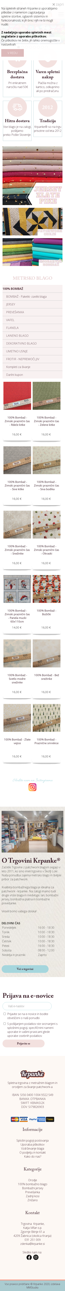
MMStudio (32, 1287)
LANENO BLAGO (17, 336)
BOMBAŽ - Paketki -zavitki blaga (26, 297)
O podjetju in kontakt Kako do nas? (33, 1154)
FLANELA (12, 328)
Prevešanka (32, 1192)
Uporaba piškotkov (32, 1144)
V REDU (13, 53)
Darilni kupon (14, 375)
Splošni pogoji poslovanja (32, 1140)
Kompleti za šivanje (18, 367)
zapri (59, 4)
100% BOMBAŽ (13, 289)
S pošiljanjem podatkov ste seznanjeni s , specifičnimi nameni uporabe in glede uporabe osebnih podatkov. (32, 1030)
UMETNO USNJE (17, 351)
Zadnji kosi (32, 1196)
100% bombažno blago (32, 1184)
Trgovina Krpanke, (32, 1224)
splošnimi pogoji (17, 1028)
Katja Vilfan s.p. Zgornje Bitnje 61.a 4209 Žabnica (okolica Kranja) (32, 1232)
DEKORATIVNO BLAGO (21, 343)
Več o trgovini (25, 969)
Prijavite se (23, 1043)
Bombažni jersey (32, 1188)
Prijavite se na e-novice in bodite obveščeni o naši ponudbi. (27, 1016)
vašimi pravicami (32, 1032)
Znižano (32, 1200)
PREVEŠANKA (15, 312)
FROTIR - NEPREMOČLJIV (22, 359)
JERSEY (10, 304)
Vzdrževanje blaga (32, 1148)
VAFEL (10, 320)
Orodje (32, 1180)
